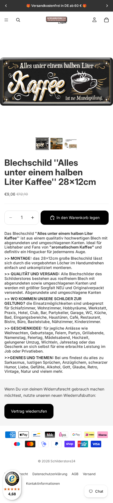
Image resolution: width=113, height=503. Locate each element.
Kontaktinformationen (43, 483)
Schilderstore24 (62, 461)
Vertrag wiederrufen (29, 411)
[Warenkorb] (106, 20)
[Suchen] (18, 20)
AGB (75, 474)
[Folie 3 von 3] (71, 143)
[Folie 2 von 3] (56, 143)
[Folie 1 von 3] (42, 143)
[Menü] (6, 20)
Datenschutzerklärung (49, 474)
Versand (89, 474)
